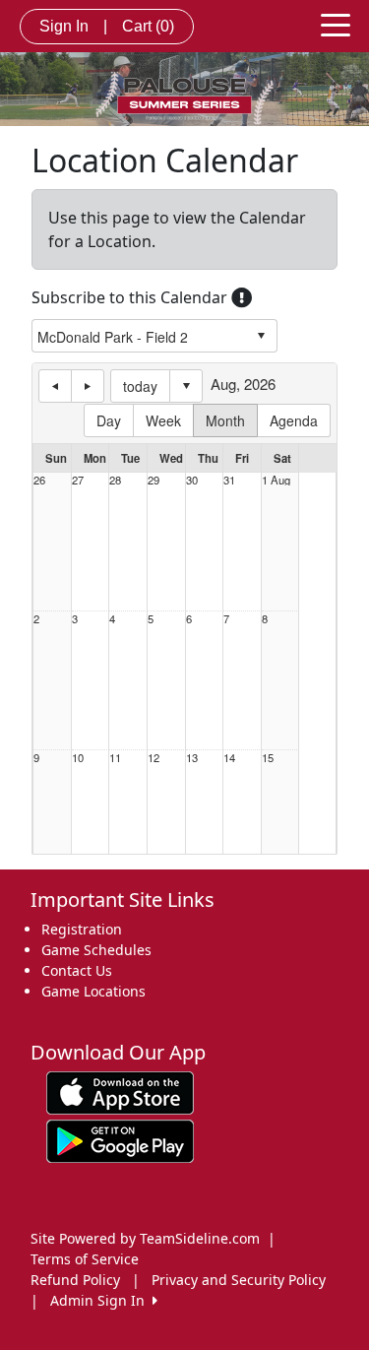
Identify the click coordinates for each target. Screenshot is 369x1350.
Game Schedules (96, 949)
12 (153, 757)
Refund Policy (75, 1279)
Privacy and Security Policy (239, 1279)
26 (39, 480)
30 (192, 480)
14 (229, 757)
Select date (186, 386)
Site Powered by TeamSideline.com (145, 1238)
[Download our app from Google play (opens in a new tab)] (120, 1139)
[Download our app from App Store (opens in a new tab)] (120, 1091)
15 (268, 757)
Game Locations (93, 991)
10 (78, 757)
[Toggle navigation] (335, 23)
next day (87, 386)
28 (115, 480)
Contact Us (76, 970)
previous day (55, 386)
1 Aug (276, 480)
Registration (81, 929)
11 (115, 757)
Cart (148, 26)
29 (153, 480)
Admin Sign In (101, 1300)
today (140, 386)
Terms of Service (85, 1259)
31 (229, 480)
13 (192, 757)
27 (78, 480)
